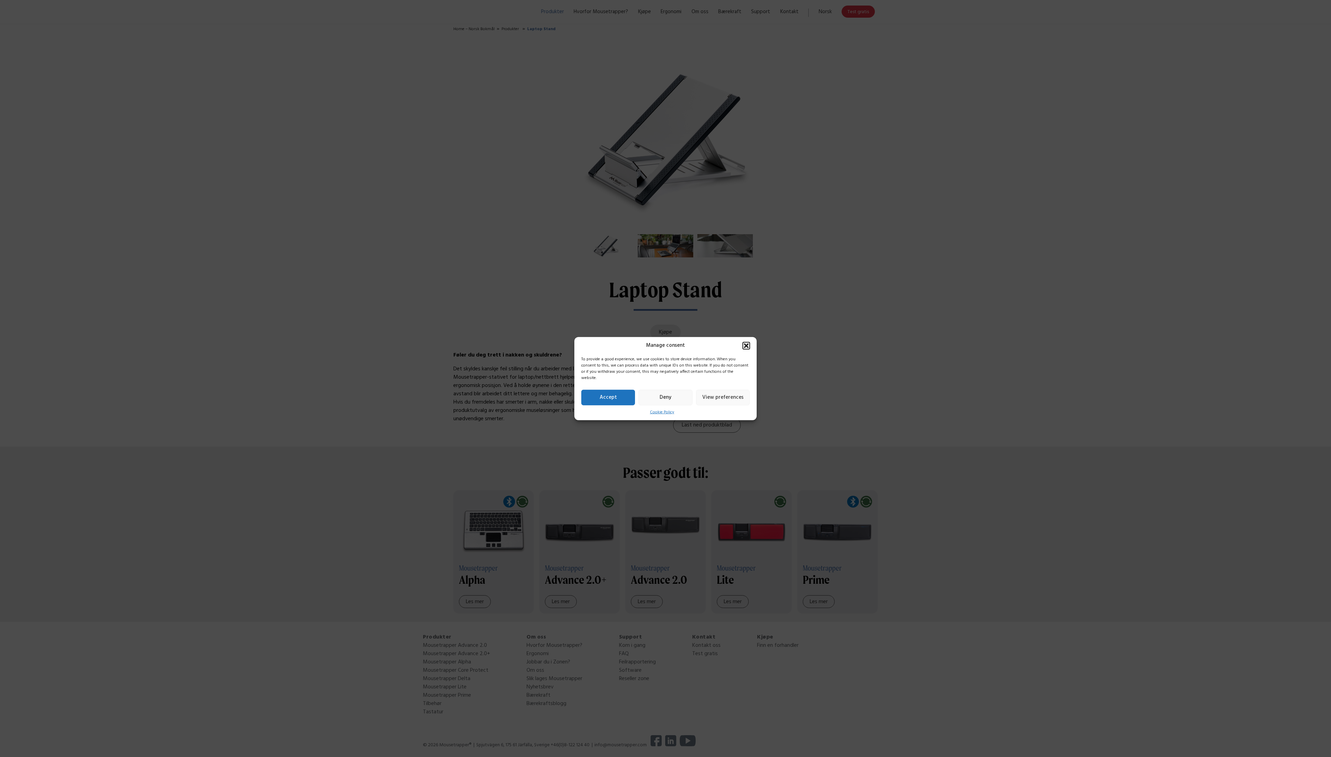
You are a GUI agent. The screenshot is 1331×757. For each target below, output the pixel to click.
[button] (746, 345)
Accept (608, 397)
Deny (665, 397)
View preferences (722, 397)
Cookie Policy (662, 411)
